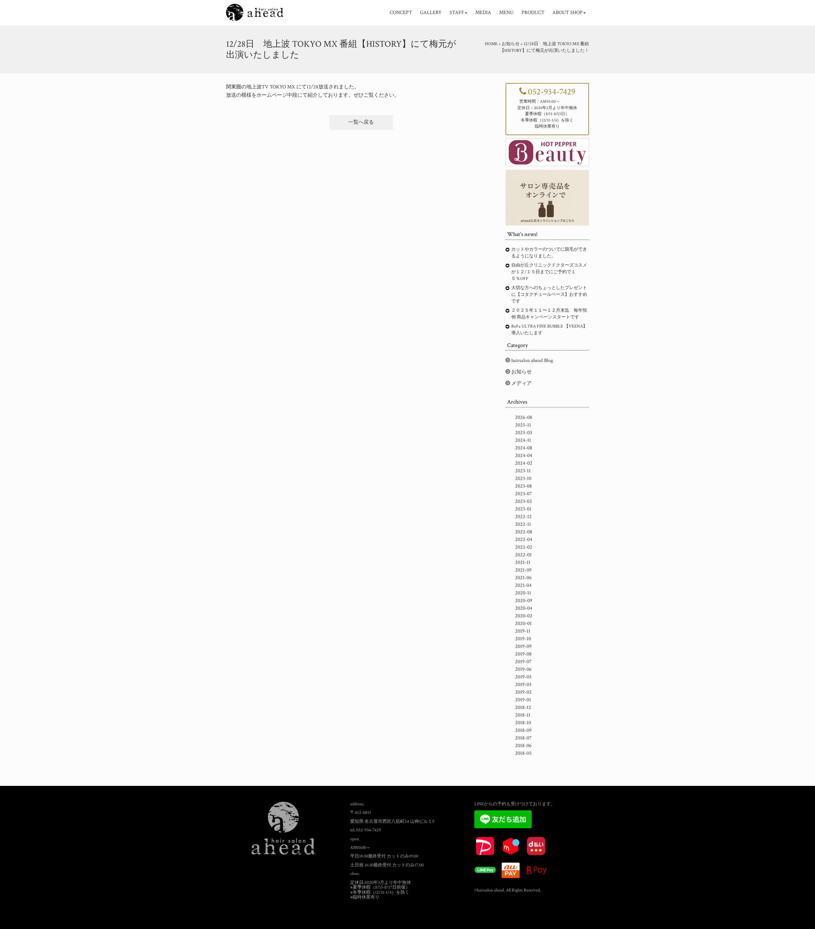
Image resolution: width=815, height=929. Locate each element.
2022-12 (523, 516)
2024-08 (523, 448)
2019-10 (523, 638)
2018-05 (523, 753)
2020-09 (523, 600)
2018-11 (522, 715)
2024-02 (523, 463)
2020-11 (523, 593)
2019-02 (523, 692)
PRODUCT (532, 12)
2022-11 (523, 524)
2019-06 (523, 669)
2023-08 (523, 486)
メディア (521, 383)
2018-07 (523, 738)
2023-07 (523, 493)
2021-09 (523, 570)
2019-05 (523, 677)
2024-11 (523, 440)
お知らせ (521, 372)
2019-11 (522, 631)
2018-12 (523, 707)
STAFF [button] (457, 12)
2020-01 (523, 623)
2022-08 (523, 532)
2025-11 (523, 425)
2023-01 (523, 509)
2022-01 (523, 554)
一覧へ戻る (361, 122)
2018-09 (523, 730)
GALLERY (431, 12)
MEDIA (483, 12)
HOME (491, 44)
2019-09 (523, 646)
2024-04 (523, 455)
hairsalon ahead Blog (531, 360)
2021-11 (522, 562)
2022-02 (523, 547)
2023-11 (523, 471)
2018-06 (523, 745)
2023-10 (523, 478)
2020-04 (523, 608)
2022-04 (523, 539)
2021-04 (523, 585)
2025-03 (523, 432)
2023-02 (523, 501)
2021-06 (523, 577)
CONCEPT (401, 12)
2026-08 (523, 417)
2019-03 (523, 684)
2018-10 (523, 722)
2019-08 (523, 654)
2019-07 (523, 661)
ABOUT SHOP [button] (567, 12)
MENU (506, 12)
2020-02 (523, 616)
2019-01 (523, 700)
